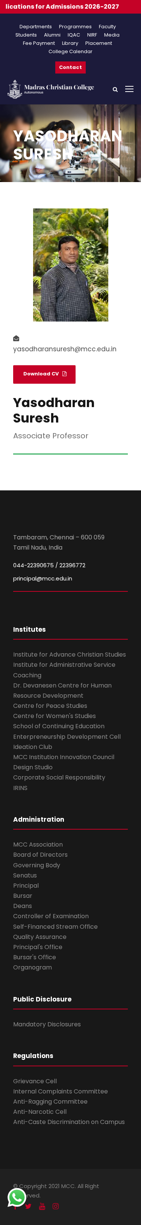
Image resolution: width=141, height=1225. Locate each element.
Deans (22, 906)
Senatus (25, 875)
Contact (70, 67)
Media (112, 34)
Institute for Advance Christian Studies (69, 654)
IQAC (74, 34)
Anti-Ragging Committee (50, 1101)
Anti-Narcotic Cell (40, 1111)
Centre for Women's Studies (54, 716)
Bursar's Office (34, 957)
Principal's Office (37, 947)
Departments (36, 26)
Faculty (107, 26)
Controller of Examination (51, 916)
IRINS (20, 788)
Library (70, 43)
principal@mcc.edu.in (42, 578)
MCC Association (38, 844)
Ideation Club (32, 747)
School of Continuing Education (59, 726)
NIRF (92, 34)
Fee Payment (39, 43)
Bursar (22, 895)
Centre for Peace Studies (50, 705)
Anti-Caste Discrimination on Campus (69, 1122)
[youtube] (42, 1206)
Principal (26, 885)
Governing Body (36, 865)
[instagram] (56, 1206)
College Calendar (70, 51)
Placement (98, 43)
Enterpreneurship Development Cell (67, 736)
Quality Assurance (40, 937)
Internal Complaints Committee (60, 1091)
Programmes (75, 26)
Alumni (52, 34)
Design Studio (33, 767)
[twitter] (28, 1206)
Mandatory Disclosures (47, 1024)
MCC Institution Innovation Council (63, 757)
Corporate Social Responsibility (59, 777)
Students (26, 34)
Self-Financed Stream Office (55, 926)
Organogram (32, 967)
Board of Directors (40, 854)
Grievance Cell (35, 1081)
